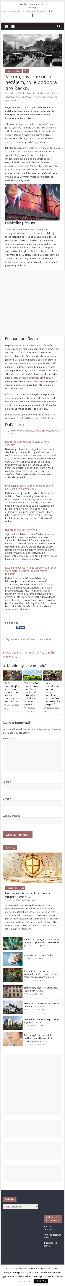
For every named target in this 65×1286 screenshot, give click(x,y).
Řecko (41, 97)
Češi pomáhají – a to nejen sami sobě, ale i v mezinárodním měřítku (12, 692)
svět (47, 97)
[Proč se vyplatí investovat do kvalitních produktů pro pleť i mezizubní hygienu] (13, 1033)
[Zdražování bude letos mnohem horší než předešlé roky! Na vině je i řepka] (32, 672)
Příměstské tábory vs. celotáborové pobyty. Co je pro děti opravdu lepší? (29, 487)
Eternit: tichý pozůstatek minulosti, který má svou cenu (41, 989)
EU (16, 97)
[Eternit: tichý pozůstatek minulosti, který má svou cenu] (13, 986)
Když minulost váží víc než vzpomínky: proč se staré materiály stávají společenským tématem (31, 571)
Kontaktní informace (49, 1228)
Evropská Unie (24, 97)
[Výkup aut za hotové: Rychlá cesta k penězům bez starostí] (13, 1002)
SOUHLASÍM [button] (40, 1281)
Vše (26, 71)
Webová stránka (11, 815)
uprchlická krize (11, 100)
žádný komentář (42, 93)
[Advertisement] (32, 303)
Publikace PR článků (50, 1244)
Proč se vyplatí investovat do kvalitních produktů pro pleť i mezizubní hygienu (38, 1038)
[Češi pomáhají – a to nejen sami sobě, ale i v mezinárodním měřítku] (12, 672)
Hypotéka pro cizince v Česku (21, 529)
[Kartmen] (6, 26)
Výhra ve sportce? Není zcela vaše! (27, 639)
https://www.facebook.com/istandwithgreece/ (34, 432)
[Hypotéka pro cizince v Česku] (13, 953)
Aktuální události (14, 71)
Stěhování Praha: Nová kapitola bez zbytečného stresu (41, 1021)
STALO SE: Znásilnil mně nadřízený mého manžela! (29, 655)
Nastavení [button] (24, 1280)
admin (28, 93)
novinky (34, 97)
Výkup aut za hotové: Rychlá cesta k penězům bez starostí (41, 1005)
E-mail (7, 798)
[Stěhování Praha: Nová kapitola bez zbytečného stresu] (13, 1018)
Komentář (9, 738)
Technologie (12, 888)
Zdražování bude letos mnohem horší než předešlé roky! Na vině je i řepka (31, 694)
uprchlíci (53, 97)
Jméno (7, 781)
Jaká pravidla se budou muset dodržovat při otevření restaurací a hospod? (52, 694)
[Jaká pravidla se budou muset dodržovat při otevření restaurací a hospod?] (52, 672)
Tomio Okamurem (35, 381)
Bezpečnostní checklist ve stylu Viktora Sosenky (27, 443)
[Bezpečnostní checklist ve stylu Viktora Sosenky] (32, 854)
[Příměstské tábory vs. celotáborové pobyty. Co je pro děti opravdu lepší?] (13, 938)
